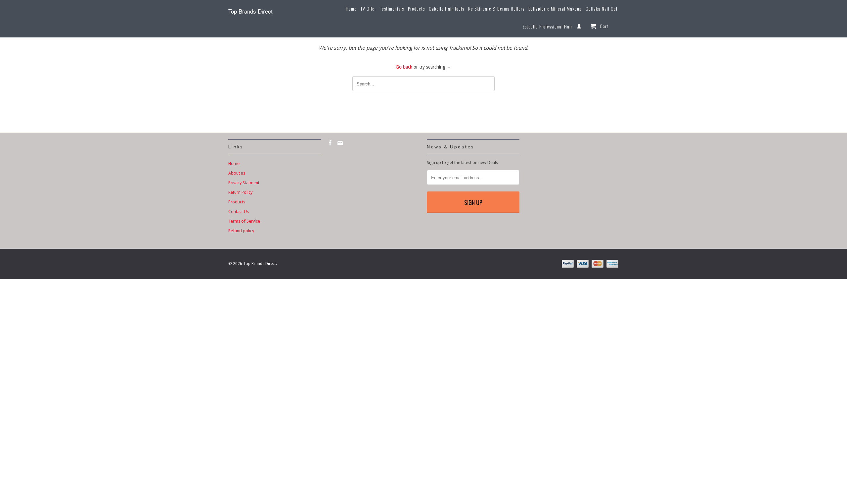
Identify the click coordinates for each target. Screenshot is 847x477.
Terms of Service (244, 221)
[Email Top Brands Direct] (340, 142)
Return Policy (240, 192)
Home (351, 9)
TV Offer (368, 9)
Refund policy (241, 230)
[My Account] (579, 27)
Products (416, 9)
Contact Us (238, 211)
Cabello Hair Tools (446, 9)
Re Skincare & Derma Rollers (496, 9)
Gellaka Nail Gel (601, 9)
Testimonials (392, 9)
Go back (404, 67)
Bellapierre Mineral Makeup (555, 9)
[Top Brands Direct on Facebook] (330, 142)
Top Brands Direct (250, 11)
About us (236, 173)
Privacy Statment (243, 182)
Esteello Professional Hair (547, 27)
